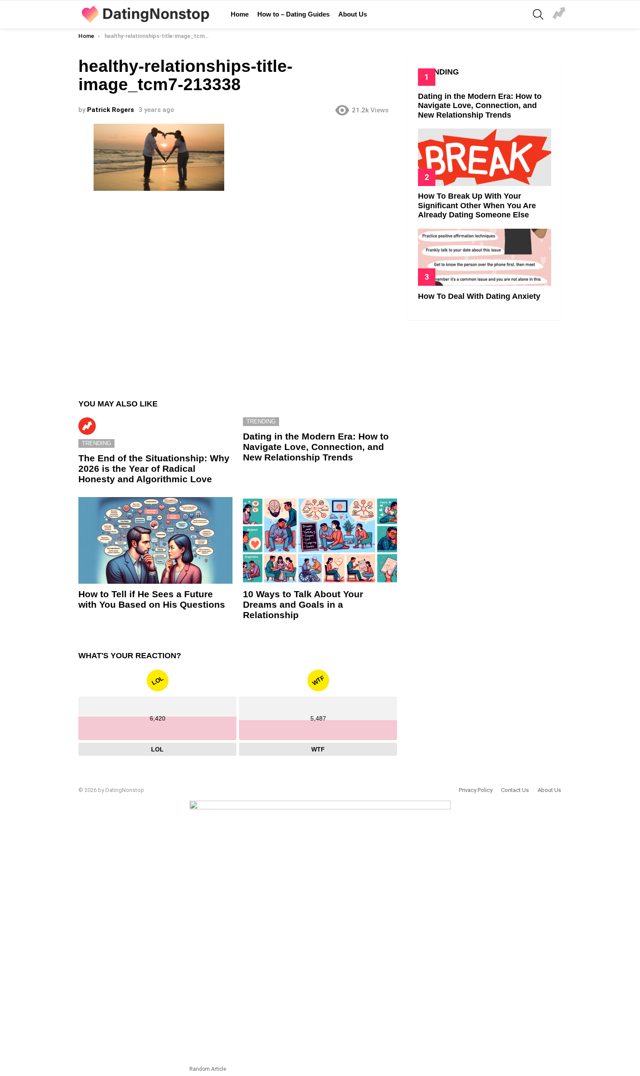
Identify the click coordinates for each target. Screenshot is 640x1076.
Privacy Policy (475, 790)
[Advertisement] (238, 291)
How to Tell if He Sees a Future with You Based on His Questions (151, 599)
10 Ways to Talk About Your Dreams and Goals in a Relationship (303, 604)
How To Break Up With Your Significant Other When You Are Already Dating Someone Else (477, 205)
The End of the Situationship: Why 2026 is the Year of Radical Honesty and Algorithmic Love (153, 468)
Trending (87, 426)
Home (240, 14)
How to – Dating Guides (293, 14)
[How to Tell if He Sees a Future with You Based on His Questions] (155, 540)
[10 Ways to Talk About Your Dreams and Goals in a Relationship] (320, 540)
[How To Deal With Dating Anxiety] (484, 257)
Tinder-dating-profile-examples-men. (559, 14)
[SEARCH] (538, 14)
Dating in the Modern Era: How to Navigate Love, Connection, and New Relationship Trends (316, 446)
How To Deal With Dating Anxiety (479, 296)
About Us (352, 14)
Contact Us (515, 790)
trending (96, 443)
